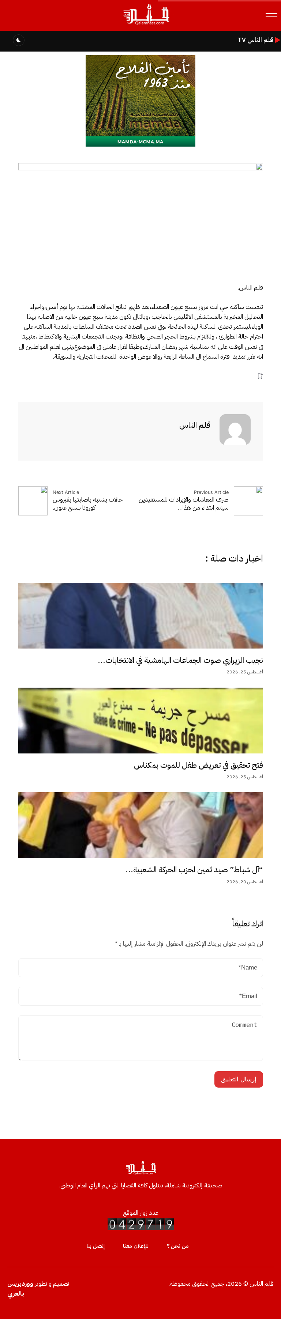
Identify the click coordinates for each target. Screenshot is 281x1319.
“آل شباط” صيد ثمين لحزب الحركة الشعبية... (194, 870)
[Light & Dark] (19, 40)
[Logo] (146, 25)
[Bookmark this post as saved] (260, 376)
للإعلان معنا (136, 1246)
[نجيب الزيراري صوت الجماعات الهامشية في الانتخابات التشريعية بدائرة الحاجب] (140, 616)
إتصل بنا (96, 1246)
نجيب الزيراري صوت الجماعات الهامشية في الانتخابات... (180, 660)
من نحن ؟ (178, 1246)
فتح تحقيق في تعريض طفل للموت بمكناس (198, 765)
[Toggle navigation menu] (271, 15)
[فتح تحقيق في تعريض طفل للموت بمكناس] (140, 720)
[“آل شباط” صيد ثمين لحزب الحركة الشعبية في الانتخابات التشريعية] (140, 825)
